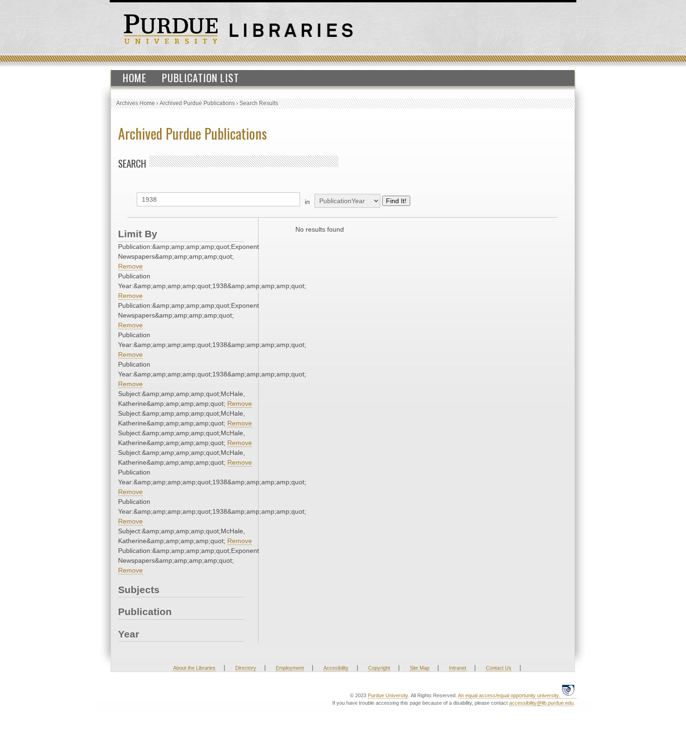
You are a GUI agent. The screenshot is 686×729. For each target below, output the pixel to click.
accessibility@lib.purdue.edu (541, 703)
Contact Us (498, 668)
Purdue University (388, 695)
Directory (245, 668)
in (307, 201)
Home (135, 77)
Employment (290, 668)
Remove (130, 266)
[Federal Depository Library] (568, 695)
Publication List (200, 77)
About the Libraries (194, 668)
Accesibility (336, 668)
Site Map (419, 668)
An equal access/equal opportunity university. (509, 695)
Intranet (457, 668)
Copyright (379, 668)
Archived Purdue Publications (197, 103)
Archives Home (135, 103)
